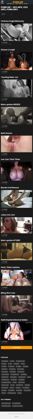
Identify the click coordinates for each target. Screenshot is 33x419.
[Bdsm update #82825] (16, 115)
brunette (21, 369)
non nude (5, 385)
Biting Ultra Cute (8, 293)
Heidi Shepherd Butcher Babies (14, 320)
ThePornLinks (6, 406)
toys (20, 393)
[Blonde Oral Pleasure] (16, 199)
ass (11, 364)
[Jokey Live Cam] (16, 225)
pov (12, 388)
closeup (5, 372)
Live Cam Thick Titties (10, 159)
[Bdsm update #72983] (16, 251)
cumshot (21, 372)
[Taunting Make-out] (16, 88)
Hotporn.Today (18, 406)
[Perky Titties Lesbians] (16, 278)
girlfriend (5, 377)
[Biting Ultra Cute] (16, 304)
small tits (27, 390)
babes (17, 364)
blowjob (13, 369)
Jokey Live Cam (8, 215)
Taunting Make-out (9, 77)
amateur (5, 361)
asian (4, 364)
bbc (23, 364)
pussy (18, 388)
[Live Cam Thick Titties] (16, 171)
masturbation (7, 382)
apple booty (21, 361)
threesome (12, 393)
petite (28, 385)
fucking (24, 374)
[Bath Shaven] (16, 144)
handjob (14, 377)
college (13, 372)
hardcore (22, 377)
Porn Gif (18, 2)
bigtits (19, 366)
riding (4, 390)
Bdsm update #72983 (10, 240)
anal (13, 361)
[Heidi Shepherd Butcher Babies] (16, 331)
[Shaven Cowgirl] (16, 61)
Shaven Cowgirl (8, 49)
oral (13, 385)
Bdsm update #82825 (10, 104)
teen (4, 393)
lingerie (22, 380)
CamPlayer (17, 403)
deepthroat (15, 374)
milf (15, 382)
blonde (5, 369)
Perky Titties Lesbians (10, 267)
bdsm (4, 366)
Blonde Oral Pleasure (10, 187)
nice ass (22, 382)
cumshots (6, 374)
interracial (6, 380)
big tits (26, 366)
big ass (12, 366)
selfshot (12, 390)
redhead (26, 388)
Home (16, 416)
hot (30, 377)
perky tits (20, 385)
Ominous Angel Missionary (12, 21)
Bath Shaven (6, 133)
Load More (16, 347)
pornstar (5, 388)
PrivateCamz (6, 403)
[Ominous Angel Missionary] (16, 32)
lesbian (14, 380)
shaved (20, 390)
